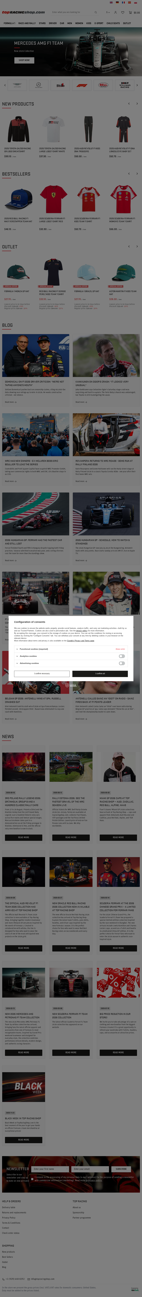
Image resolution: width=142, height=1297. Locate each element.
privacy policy (81, 631)
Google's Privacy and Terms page (80, 641)
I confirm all (100, 674)
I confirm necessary (42, 674)
